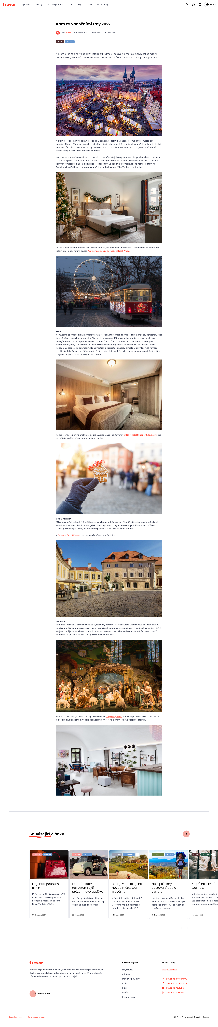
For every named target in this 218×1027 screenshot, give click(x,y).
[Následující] (186, 928)
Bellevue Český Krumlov (69, 535)
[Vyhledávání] (187, 4)
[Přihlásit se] (200, 4)
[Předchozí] (181, 928)
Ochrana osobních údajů (36, 1017)
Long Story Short (114, 716)
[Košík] (193, 4)
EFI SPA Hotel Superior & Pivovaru (140, 435)
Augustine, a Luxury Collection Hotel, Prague (109, 251)
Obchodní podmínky (16, 1017)
